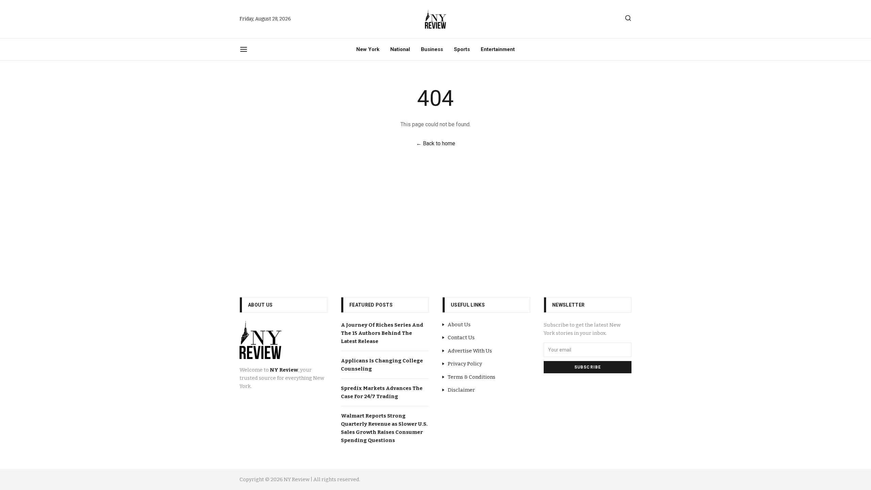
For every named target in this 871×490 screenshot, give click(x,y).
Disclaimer (461, 390)
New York (367, 49)
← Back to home (435, 143)
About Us (459, 325)
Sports (462, 49)
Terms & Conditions (471, 377)
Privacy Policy (465, 364)
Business (432, 49)
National (400, 49)
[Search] (628, 18)
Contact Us (461, 337)
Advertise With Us (470, 351)
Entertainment (498, 49)
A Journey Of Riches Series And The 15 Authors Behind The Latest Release (382, 333)
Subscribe (587, 367)
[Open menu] (244, 49)
